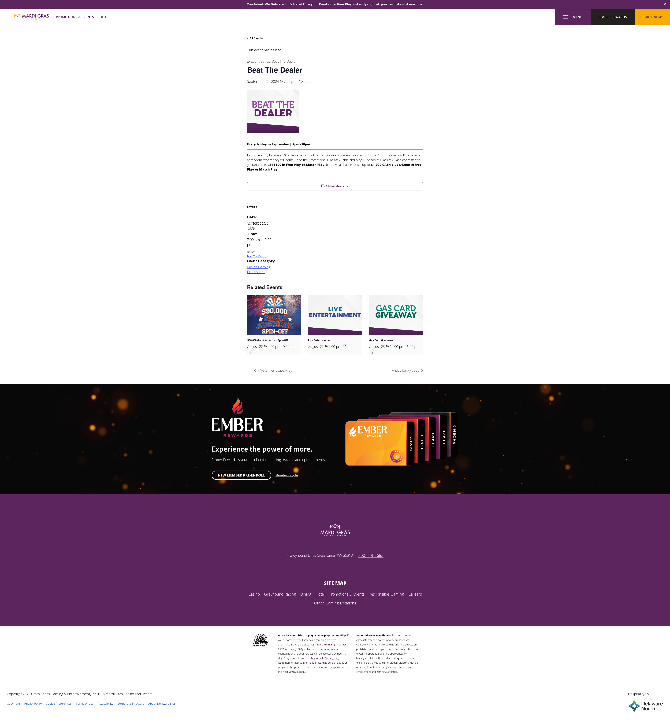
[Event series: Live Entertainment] (345, 345)
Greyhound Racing (280, 594)
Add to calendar (335, 186)
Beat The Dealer (256, 256)
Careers (415, 594)
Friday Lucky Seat (406, 370)
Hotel (104, 17)
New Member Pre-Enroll (241, 475)
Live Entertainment (320, 340)
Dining (305, 594)
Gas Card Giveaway (381, 340)
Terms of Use (85, 703)
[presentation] (274, 315)
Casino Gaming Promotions (258, 269)
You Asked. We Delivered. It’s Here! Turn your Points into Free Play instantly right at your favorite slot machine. (335, 4)
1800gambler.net (306, 649)
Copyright (13, 703)
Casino (254, 594)
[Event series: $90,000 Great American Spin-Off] (250, 353)
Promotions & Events (75, 17)
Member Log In (287, 475)
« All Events (255, 38)
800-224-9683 (371, 555)
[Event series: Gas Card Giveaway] (372, 353)
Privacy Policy (33, 703)
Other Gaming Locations (335, 603)
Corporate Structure (130, 703)
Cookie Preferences (59, 703)
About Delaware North (163, 703)
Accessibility (105, 703)
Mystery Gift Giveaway (274, 370)
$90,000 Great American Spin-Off (267, 340)
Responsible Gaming (386, 594)
